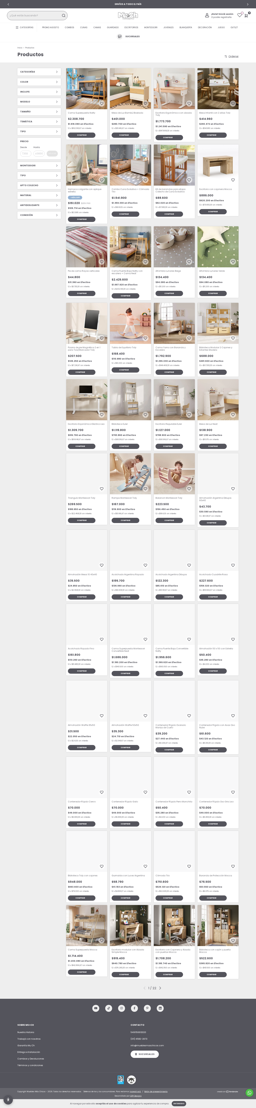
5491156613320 (138, 1032)
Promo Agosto (50, 27)
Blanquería (186, 27)
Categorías (26, 27)
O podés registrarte (221, 17)
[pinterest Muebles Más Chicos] (147, 1008)
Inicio (19, 47)
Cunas (83, 27)
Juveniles (168, 27)
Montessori (150, 27)
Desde (23, 147)
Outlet (234, 27)
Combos (69, 27)
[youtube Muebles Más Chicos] (95, 1008)
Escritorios (131, 27)
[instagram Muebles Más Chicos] (121, 1008)
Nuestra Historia (25, 1032)
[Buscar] (63, 16)
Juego (221, 27)
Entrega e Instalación (28, 1052)
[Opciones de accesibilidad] (8, 1100)
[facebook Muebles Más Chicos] (134, 1008)
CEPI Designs (136, 1096)
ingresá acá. (135, 1091)
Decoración (205, 27)
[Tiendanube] (228, 1092)
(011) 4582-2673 (139, 1038)
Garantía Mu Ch (26, 1045)
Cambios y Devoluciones (30, 1058)
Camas (97, 27)
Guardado (113, 27)
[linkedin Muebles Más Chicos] (160, 1008)
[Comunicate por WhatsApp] (249, 1093)
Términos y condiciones (30, 1065)
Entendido (178, 1103)
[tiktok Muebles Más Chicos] (108, 1008)
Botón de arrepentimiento (156, 1091)
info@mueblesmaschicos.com (147, 1045)
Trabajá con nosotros (29, 1038)
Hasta (36, 147)
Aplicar (52, 153)
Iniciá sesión (226, 14)
